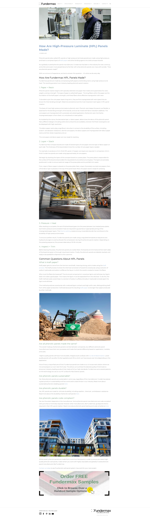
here (66, 384)
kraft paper (63, 60)
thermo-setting (65, 231)
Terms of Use (105, 515)
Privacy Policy (99, 515)
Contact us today (44, 468)
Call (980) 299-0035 (103, 512)
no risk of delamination (97, 355)
